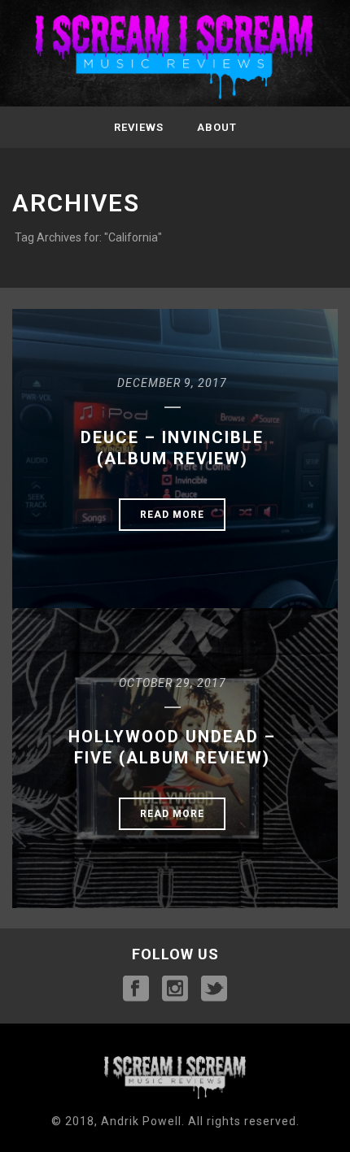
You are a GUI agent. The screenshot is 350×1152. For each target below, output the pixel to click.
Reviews (139, 127)
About (217, 127)
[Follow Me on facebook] (136, 989)
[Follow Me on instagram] (175, 989)
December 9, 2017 (172, 382)
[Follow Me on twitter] (214, 989)
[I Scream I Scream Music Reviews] (175, 57)
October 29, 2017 (172, 682)
